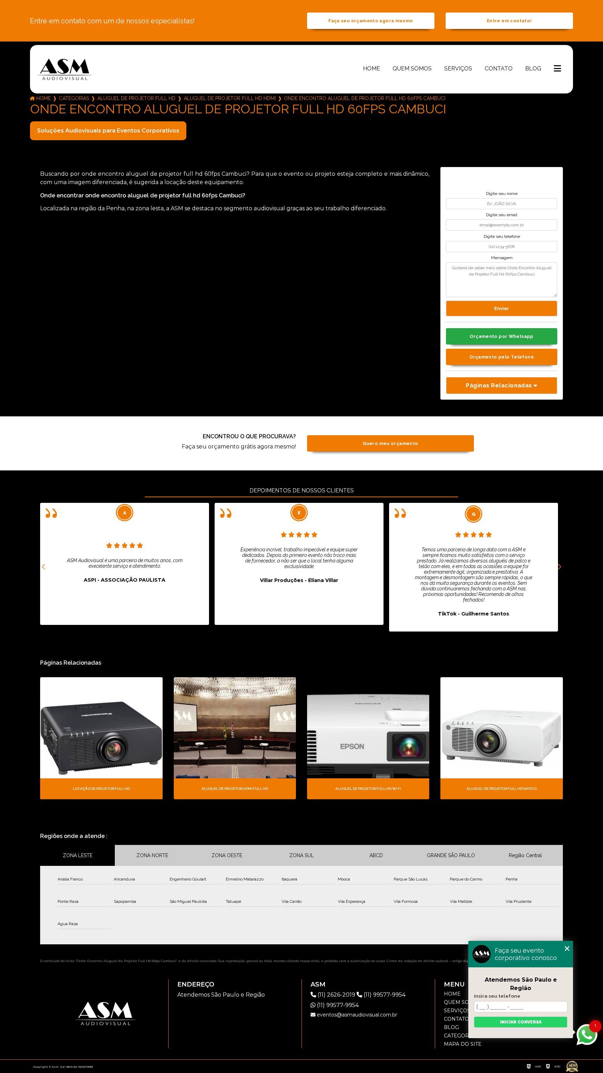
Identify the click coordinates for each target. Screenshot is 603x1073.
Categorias (74, 98)
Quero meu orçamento (390, 443)
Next (559, 567)
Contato (499, 68)
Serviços (458, 68)
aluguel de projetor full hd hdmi (230, 98)
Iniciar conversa (521, 1022)
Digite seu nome (502, 193)
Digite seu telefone (502, 236)
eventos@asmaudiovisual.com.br (356, 1015)
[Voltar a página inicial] (65, 69)
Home (371, 68)
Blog (533, 68)
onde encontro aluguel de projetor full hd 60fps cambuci (364, 98)
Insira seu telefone (497, 996)
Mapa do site (463, 1044)
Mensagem (502, 257)
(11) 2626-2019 (336, 994)
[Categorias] (557, 69)
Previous (43, 567)
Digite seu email (501, 214)
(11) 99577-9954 (383, 994)
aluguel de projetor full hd (136, 98)
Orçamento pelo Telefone (501, 357)
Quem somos (412, 68)
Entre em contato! (509, 20)
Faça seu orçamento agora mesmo (370, 20)
